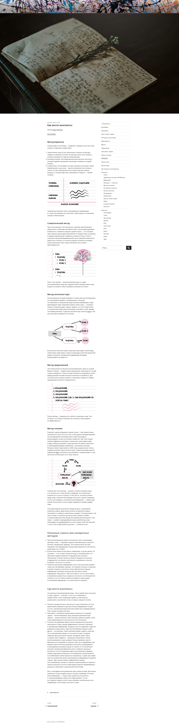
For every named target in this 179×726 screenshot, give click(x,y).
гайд (57, 452)
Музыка (106, 220)
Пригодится (104, 131)
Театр (105, 215)
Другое (103, 144)
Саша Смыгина (57, 130)
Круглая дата (105, 165)
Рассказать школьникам (108, 138)
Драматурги (107, 180)
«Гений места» (105, 124)
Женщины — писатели (111, 183)
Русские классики (109, 191)
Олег (58, 122)
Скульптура (107, 226)
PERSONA (104, 158)
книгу (89, 311)
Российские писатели (110, 188)
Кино (105, 228)
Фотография (107, 213)
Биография (104, 127)
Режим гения (105, 162)
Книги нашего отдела (107, 134)
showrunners (107, 196)
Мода (105, 236)
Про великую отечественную (110, 169)
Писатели (104, 172)
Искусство (104, 210)
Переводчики (108, 193)
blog (52, 6)
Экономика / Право (107, 151)
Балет (105, 231)
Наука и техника (106, 155)
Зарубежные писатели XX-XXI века (114, 177)
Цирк (105, 239)
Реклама (106, 234)
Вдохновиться (54, 692)
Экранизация (105, 148)
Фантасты (107, 206)
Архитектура (107, 218)
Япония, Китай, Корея (110, 198)
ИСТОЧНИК (51, 134)
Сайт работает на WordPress (56, 722)
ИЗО (105, 223)
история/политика (109, 204)
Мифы (105, 201)
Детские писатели (109, 185)
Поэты (105, 175)
